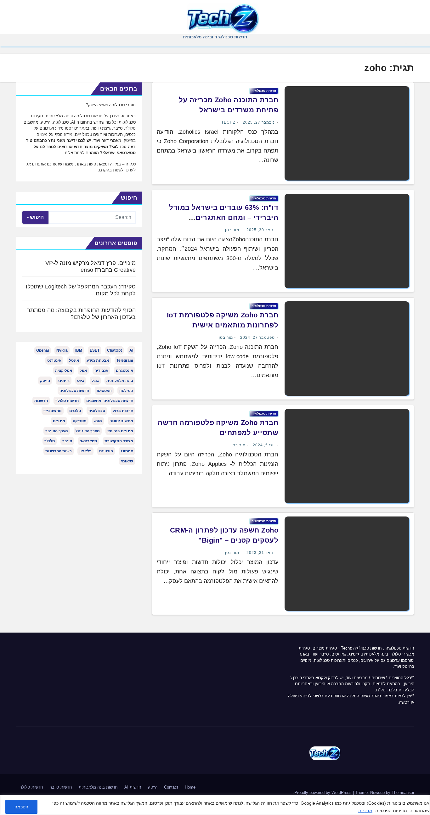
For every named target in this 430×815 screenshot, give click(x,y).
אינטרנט (54, 360)
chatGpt (114, 350)
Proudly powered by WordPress (323, 792)
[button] (15, 44)
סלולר (49, 441)
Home (190, 787)
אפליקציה (63, 370)
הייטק (45, 380)
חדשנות (41, 401)
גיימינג (64, 380)
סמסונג (127, 451)
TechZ (228, 122)
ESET (94, 350)
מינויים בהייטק (120, 431)
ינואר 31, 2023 (260, 552)
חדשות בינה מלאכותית (98, 787)
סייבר (67, 441)
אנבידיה (101, 370)
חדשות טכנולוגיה (264, 90)
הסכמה (21, 806)
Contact (171, 787)
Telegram (124, 360)
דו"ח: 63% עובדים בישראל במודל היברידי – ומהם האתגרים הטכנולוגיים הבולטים (223, 218)
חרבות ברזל (123, 411)
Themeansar (403, 792)
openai (42, 350)
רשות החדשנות (58, 451)
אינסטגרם (124, 370)
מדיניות (365, 810)
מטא (98, 421)
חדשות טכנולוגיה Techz (361, 648)
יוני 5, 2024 (264, 445)
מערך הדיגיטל (88, 431)
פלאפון (85, 451)
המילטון (126, 390)
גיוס (80, 380)
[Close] (423, 800)
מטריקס (80, 421)
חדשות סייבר (61, 787)
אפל (83, 370)
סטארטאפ (88, 441)
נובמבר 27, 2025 (259, 122)
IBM (78, 350)
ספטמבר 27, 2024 (257, 337)
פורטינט (106, 451)
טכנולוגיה (96, 411)
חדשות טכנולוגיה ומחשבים (109, 401)
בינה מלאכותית (119, 380)
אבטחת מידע (98, 360)
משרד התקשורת (119, 441)
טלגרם (75, 411)
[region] (215, 805)
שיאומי (127, 461)
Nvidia (62, 350)
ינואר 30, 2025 (260, 230)
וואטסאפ (104, 390)
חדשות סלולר (67, 401)
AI (131, 350)
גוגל (95, 380)
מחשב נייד (52, 411)
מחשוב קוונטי (121, 421)
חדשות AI (132, 787)
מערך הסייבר (56, 431)
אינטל (74, 360)
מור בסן (232, 230)
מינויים (59, 421)
